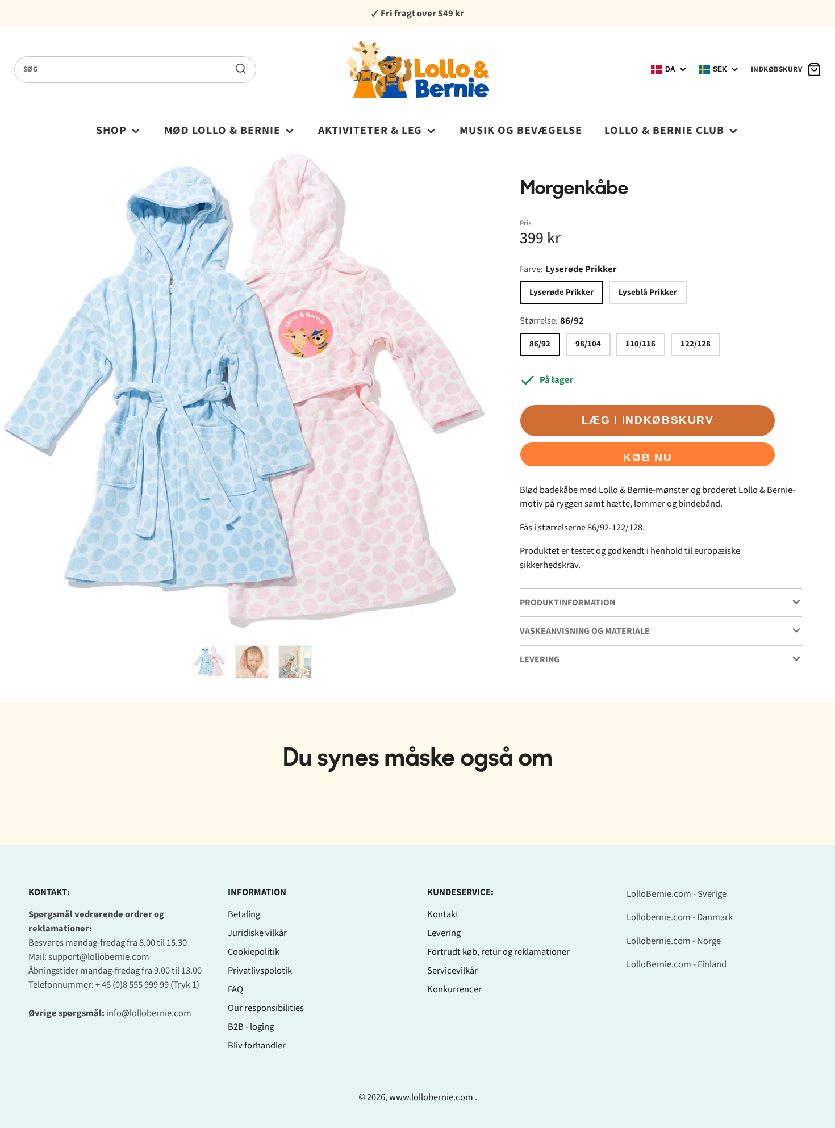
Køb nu (647, 457)
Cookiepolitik (253, 952)
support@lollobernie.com (98, 957)
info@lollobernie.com (148, 1013)
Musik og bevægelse (521, 131)
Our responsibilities (266, 1008)
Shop (111, 131)
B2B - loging (251, 1027)
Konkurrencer (454, 989)
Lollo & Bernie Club (664, 131)
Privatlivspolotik (260, 970)
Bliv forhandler (257, 1045)
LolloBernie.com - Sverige (677, 894)
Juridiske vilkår (257, 933)
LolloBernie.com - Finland (677, 964)
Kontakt (443, 914)
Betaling (244, 914)
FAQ (235, 989)
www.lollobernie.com (431, 1097)
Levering (444, 933)
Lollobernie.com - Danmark (680, 917)
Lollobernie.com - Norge (674, 941)
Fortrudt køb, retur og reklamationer (498, 952)
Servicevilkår (452, 970)
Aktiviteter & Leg (370, 131)
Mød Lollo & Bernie (222, 131)
